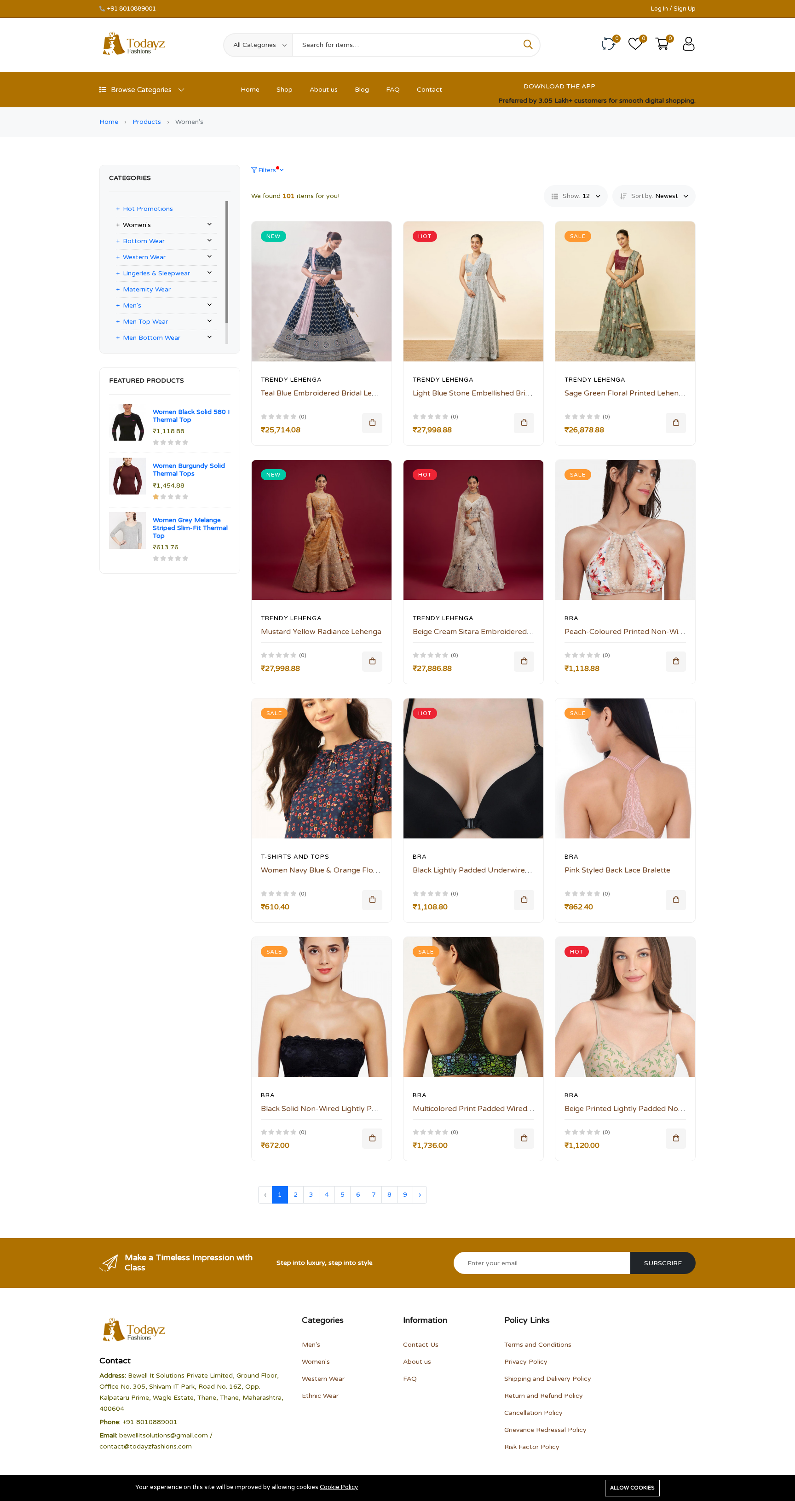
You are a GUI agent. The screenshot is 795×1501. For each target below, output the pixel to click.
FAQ (393, 89)
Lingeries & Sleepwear (156, 273)
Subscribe (663, 1263)
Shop (285, 89)
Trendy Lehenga (291, 380)
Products (146, 122)
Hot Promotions (148, 209)
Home (250, 89)
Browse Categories (141, 90)
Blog (362, 89)
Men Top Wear (145, 322)
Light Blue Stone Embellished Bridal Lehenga (490, 393)
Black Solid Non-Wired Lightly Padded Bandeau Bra (351, 1108)
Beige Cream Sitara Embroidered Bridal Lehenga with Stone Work (527, 631)
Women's (137, 225)
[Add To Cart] (372, 423)
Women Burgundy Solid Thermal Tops (189, 469)
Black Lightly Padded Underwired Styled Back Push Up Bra (516, 870)
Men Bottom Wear (151, 338)
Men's (132, 305)
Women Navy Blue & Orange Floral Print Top (338, 870)
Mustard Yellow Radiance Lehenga (321, 631)
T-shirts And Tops (295, 857)
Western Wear (144, 257)
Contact (429, 89)
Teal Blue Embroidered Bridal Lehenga (327, 393)
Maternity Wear (147, 289)
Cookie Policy (339, 1487)
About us (324, 89)
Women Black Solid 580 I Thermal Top (191, 416)
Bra (572, 618)
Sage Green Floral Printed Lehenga (626, 393)
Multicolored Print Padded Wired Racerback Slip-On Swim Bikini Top (531, 1108)
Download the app (559, 86)
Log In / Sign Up (673, 8)
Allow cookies (632, 1488)
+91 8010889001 (131, 8)
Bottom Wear (144, 241)
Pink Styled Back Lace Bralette (617, 870)
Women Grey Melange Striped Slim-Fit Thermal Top (190, 528)
